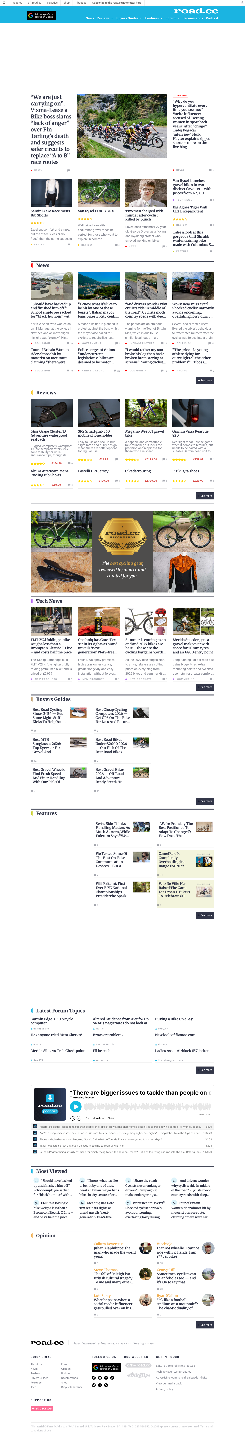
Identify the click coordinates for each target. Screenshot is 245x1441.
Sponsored (204, 854)
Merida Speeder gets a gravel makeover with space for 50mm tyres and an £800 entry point (193, 646)
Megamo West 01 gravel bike (144, 433)
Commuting (185, 679)
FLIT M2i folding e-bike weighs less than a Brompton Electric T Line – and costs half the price (51, 646)
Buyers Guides (39, 1377)
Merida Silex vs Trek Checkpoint (58, 1051)
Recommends (69, 1377)
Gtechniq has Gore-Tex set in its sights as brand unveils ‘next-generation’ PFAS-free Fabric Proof (98, 648)
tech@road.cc (182, 1371)
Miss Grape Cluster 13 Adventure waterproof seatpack (49, 435)
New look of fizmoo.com (175, 1035)
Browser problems (108, 1035)
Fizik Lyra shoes (185, 471)
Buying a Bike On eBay (174, 1019)
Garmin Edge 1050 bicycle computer (52, 1021)
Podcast (66, 1373)
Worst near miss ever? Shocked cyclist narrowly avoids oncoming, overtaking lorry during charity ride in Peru (193, 312)
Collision (42, 343)
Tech (33, 1387)
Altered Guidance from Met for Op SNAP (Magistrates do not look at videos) (121, 1023)
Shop (64, 1382)
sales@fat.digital (197, 1377)
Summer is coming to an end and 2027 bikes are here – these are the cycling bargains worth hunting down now (145, 648)
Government (91, 343)
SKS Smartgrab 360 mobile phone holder (95, 433)
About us (36, 1364)
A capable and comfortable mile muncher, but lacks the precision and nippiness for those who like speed (143, 446)
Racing (181, 370)
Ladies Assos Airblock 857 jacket (182, 1051)
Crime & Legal (92, 370)
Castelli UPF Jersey (93, 471)
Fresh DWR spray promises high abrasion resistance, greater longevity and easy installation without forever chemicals (96, 669)
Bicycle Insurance (72, 1387)
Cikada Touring (138, 471)
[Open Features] (161, 18)
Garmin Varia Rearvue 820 (190, 433)
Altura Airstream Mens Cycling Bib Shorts (50, 473)
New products (45, 679)
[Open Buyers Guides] (140, 18)
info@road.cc (186, 1365)
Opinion (66, 1368)
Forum (65, 1364)
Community (138, 370)
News (34, 1368)
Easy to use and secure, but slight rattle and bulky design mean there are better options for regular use (97, 446)
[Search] (4, 3)
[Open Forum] (178, 18)
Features (36, 1382)
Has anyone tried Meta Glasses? (56, 1035)
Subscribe (43, 1408)
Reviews (36, 1373)
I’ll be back (102, 1051)
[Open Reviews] (112, 18)
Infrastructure (142, 343)
